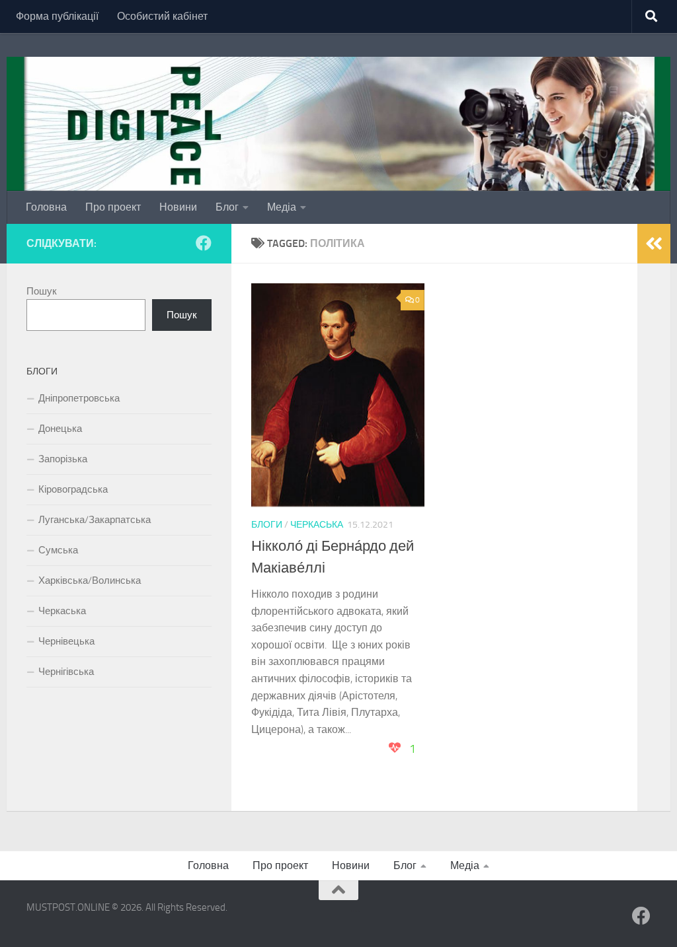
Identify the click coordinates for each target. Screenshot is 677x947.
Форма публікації (57, 16)
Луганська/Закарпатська (94, 520)
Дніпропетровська (79, 398)
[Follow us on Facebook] (204, 243)
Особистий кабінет (162, 16)
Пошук (41, 291)
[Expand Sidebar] (653, 243)
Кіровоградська (73, 489)
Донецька (60, 429)
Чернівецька (66, 641)
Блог (227, 207)
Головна (46, 207)
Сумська (58, 550)
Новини (178, 207)
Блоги (266, 524)
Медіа (281, 207)
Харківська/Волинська (89, 580)
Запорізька (62, 459)
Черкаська (316, 524)
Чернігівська (66, 672)
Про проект (113, 207)
